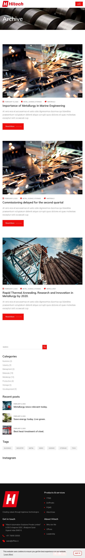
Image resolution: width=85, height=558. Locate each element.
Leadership (50, 534)
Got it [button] (77, 553)
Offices (49, 529)
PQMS (48, 507)
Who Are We (51, 525)
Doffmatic (50, 503)
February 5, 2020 (11, 289)
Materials (51, 102)
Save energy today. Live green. (29, 419)
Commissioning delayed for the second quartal (33, 202)
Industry (6, 365)
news (41, 448)
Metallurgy (51, 289)
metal (25, 102)
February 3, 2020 (19, 404)
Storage (6, 385)
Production (7, 381)
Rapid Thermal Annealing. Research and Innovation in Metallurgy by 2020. (38, 294)
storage (38, 102)
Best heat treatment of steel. (29, 431)
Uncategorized (8, 389)
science (31, 102)
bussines (7, 448)
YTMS (48, 498)
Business (6, 361)
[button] (80, 95)
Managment (7, 369)
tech (74, 448)
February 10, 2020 (11, 102)
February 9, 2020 (11, 198)
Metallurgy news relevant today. (30, 406)
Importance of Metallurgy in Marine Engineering (34, 105)
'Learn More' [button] (8, 554)
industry (20, 448)
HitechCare (50, 512)
